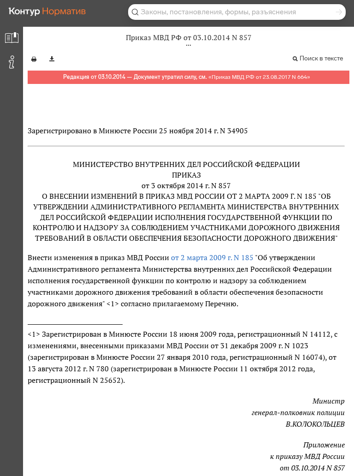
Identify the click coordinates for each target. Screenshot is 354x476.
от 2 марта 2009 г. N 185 (212, 257)
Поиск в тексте (321, 58)
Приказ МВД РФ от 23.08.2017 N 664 (259, 77)
